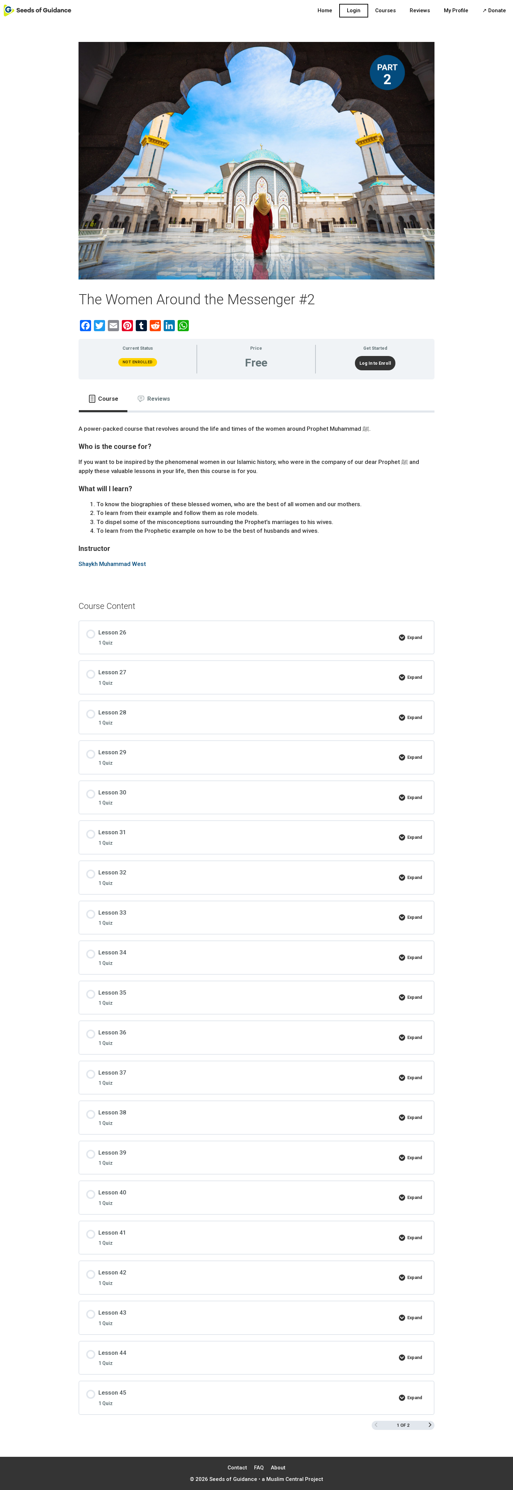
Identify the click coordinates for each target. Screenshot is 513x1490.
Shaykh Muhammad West (112, 563)
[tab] (103, 399)
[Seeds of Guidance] (37, 10)
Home (325, 10)
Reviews (420, 10)
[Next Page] (430, 1425)
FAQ (259, 1467)
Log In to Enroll (375, 363)
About (278, 1467)
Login (353, 10)
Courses (385, 10)
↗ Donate (494, 10)
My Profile (456, 10)
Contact (237, 1467)
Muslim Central (285, 1479)
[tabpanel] (256, 501)
